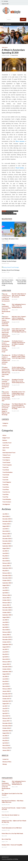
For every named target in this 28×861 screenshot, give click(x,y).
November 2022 (7, 578)
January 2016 (6, 750)
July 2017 (5, 706)
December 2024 (7, 538)
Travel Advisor (6, 457)
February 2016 (6, 748)
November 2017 (7, 696)
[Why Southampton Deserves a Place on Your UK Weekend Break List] (6, 304)
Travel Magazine (7, 482)
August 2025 (6, 526)
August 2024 (6, 548)
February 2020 (6, 632)
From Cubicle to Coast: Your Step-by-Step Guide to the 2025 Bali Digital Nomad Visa (19, 330)
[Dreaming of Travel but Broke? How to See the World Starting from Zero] (6, 379)
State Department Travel (9, 452)
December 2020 (7, 607)
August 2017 (6, 703)
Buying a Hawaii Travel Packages (11, 270)
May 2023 (5, 570)
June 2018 (5, 679)
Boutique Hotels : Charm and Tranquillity (12, 844)
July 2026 (5, 514)
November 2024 (7, 541)
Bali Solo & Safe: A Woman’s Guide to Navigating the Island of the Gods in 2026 (19, 318)
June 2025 (5, 528)
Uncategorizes (6, 504)
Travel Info (5, 477)
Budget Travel (6, 437)
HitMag (16, 859)
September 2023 (7, 568)
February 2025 (6, 533)
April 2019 (5, 656)
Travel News (6, 487)
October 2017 (6, 698)
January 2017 (6, 720)
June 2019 (5, 651)
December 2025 (7, 518)
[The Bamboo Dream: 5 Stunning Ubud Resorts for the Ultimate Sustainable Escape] (6, 341)
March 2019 (6, 659)
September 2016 (7, 730)
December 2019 (7, 637)
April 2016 (5, 743)
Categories (5, 423)
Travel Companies (7, 465)
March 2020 (6, 629)
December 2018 (7, 666)
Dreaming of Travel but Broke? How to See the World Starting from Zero (18, 381)
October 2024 (6, 543)
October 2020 (6, 612)
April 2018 (5, 683)
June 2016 (5, 738)
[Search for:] (16, 19)
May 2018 (5, 681)
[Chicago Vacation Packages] (14, 252)
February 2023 (6, 573)
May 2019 (5, 654)
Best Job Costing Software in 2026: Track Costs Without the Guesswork (19, 295)
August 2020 (6, 617)
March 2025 (6, 531)
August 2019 (6, 647)
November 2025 (7, 521)
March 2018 (6, 686)
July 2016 (5, 735)
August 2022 (6, 585)
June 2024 (5, 553)
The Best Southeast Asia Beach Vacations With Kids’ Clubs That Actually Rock (18, 369)
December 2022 (7, 575)
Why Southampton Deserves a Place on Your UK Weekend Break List (19, 306)
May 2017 (5, 711)
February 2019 (6, 661)
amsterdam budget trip (12, 211)
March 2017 (6, 715)
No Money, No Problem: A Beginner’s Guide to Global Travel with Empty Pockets (18, 356)
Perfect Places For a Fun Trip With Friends (12, 833)
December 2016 (7, 723)
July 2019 (5, 649)
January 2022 (6, 597)
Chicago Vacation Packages (9, 261)
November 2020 (7, 610)
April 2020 (5, 627)
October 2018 (6, 669)
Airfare (4, 435)
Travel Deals (5, 47)
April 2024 (5, 558)
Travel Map (5, 484)
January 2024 (6, 565)
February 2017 (6, 718)
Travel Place (6, 489)
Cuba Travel (6, 445)
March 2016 (6, 745)
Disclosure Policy (7, 761)
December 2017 (7, 693)
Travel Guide (6, 474)
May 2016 (5, 740)
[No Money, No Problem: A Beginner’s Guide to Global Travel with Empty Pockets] (6, 355)
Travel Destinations (7, 472)
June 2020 (5, 622)
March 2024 (6, 560)
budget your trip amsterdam (9, 213)
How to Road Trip (6, 839)
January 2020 (6, 634)
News (4, 450)
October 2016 (6, 728)
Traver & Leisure (7, 501)
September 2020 (7, 615)
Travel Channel (6, 462)
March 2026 (6, 516)
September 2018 (7, 671)
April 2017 (5, 713)
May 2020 (5, 624)
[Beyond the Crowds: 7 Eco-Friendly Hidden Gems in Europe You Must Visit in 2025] (6, 392)
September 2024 (7, 546)
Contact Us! (6, 759)
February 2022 (6, 595)
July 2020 (5, 619)
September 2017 (7, 701)
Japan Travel (6, 447)
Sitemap (5, 764)
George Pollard (15, 55)
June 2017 (5, 708)
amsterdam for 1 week (7, 212)
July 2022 (5, 587)
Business (5, 440)
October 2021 (6, 600)
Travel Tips (5, 497)
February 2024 (6, 563)
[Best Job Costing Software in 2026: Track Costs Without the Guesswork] (6, 294)
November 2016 (7, 725)
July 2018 (5, 676)
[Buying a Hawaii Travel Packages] (10, 267)
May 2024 (5, 555)
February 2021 (6, 602)
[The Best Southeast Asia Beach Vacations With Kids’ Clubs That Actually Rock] (6, 367)
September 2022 (7, 583)
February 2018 (6, 688)
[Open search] (24, 24)
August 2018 (6, 674)
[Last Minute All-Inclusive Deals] (14, 229)
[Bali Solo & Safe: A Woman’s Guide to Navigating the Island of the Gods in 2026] (6, 316)
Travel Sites (6, 494)
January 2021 (6, 605)
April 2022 (5, 592)
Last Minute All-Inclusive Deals (10, 239)
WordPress (9, 859)
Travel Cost (5, 467)
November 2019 (7, 639)
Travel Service (6, 492)
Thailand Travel (6, 455)
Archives (5, 425)
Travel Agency (6, 460)
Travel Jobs (5, 479)
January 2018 (6, 691)
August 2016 (6, 733)
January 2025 (6, 536)
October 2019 (6, 642)
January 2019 (6, 664)
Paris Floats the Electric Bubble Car (10, 815)
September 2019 (7, 644)
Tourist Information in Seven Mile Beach (12, 827)
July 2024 (5, 550)
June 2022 (5, 590)
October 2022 (6, 580)
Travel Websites (7, 499)
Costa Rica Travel (7, 442)
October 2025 (6, 523)
